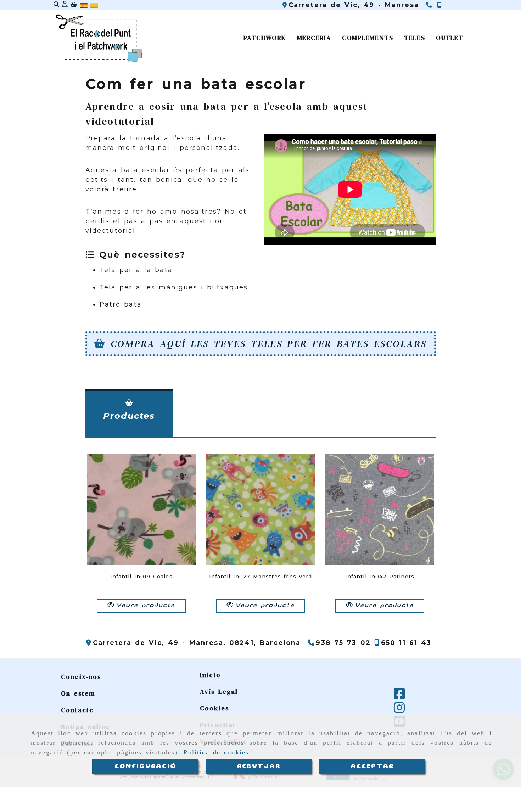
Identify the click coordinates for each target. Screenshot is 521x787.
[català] (94, 5)
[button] (65, 5)
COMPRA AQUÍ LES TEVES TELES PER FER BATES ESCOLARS (269, 343)
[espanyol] (84, 5)
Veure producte (146, 605)
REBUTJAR (258, 766)
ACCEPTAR (372, 766)
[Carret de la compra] (73, 5)
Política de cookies (216, 752)
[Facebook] (399, 696)
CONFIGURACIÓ (145, 766)
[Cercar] (56, 5)
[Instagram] (399, 710)
